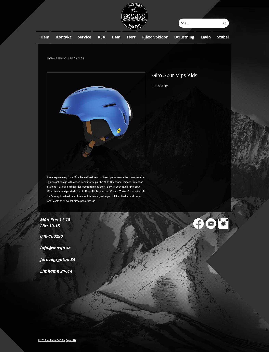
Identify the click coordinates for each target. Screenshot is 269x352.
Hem (50, 58)
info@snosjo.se (55, 248)
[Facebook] (198, 223)
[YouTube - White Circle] (211, 223)
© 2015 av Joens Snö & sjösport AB (57, 340)
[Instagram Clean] (223, 223)
